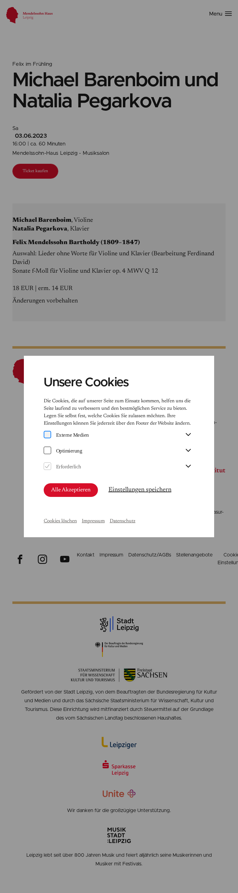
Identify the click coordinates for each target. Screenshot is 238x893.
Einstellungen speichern (139, 490)
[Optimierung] (47, 451)
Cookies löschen (60, 521)
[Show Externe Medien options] (188, 435)
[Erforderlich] (47, 466)
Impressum (93, 521)
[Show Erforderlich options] (188, 466)
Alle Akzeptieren (70, 490)
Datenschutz (122, 521)
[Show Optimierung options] (188, 450)
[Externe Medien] (47, 435)
